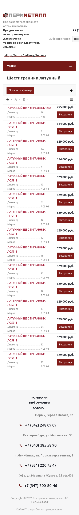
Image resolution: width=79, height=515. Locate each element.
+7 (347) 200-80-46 (40, 485)
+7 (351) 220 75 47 (40, 465)
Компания (39, 397)
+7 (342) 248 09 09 (40, 425)
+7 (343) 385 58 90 (40, 445)
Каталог (39, 407)
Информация (39, 402)
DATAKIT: (21, 509)
